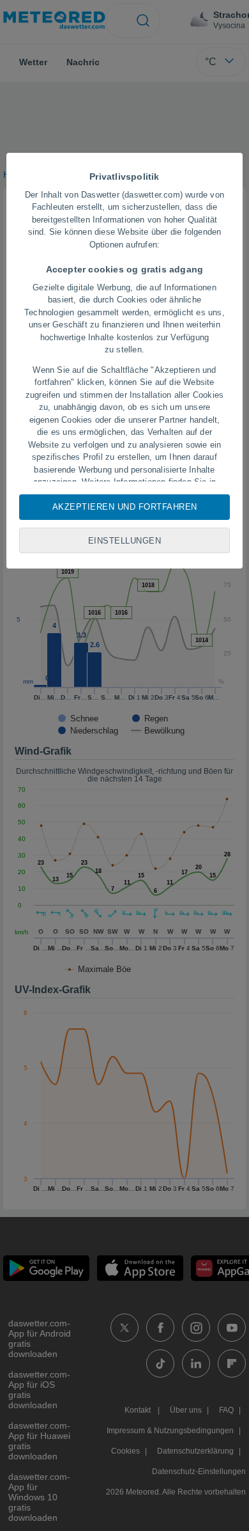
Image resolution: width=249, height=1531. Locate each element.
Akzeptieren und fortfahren (124, 507)
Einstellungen (125, 541)
